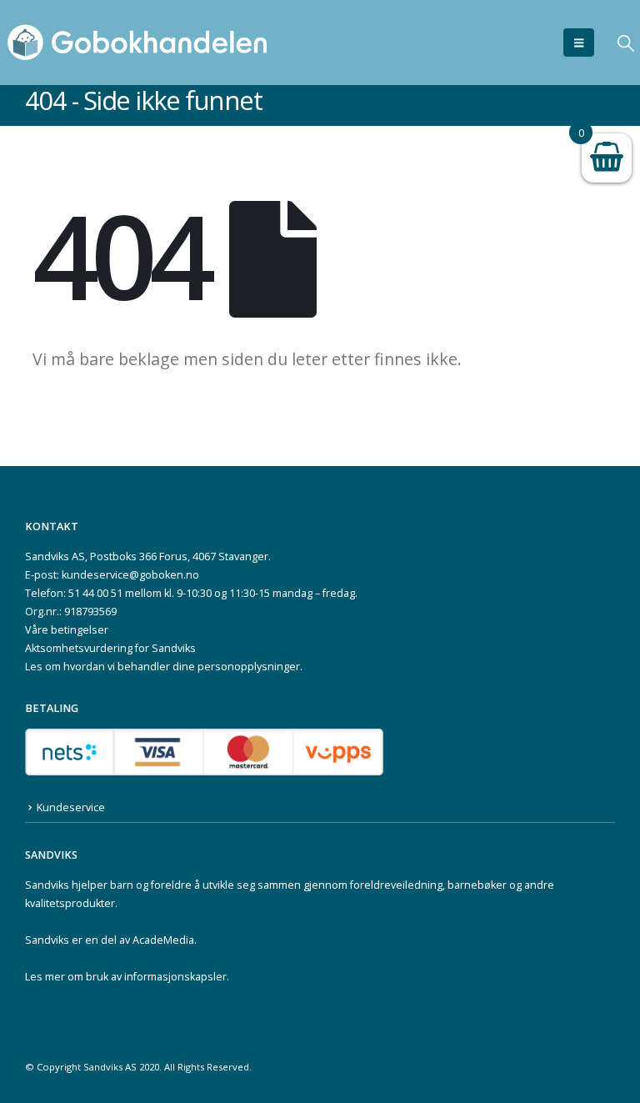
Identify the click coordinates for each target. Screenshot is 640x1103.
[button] (578, 42)
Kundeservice (71, 807)
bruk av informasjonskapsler (156, 977)
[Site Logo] (137, 42)
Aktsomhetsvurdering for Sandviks (110, 648)
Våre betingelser (66, 630)
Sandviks (47, 885)
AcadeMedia (163, 940)
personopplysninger (249, 666)
